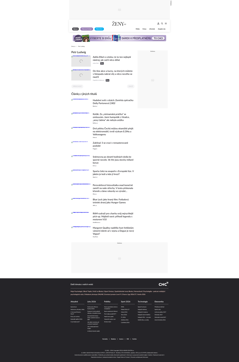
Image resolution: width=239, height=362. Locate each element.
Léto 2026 (91, 302)
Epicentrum (74, 307)
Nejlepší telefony (142, 309)
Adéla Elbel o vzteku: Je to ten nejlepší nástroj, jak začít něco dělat (112, 58)
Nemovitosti (138, 291)
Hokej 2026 (124, 312)
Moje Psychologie (76, 291)
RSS (128, 339)
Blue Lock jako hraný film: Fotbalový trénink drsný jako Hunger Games (111, 201)
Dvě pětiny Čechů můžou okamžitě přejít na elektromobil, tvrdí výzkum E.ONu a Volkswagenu (113, 132)
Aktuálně (74, 302)
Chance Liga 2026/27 (129, 294)
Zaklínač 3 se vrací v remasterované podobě (110, 144)
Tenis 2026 (124, 314)
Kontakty (105, 339)
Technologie (143, 302)
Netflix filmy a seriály (143, 320)
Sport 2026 (125, 302)
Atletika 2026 (124, 320)
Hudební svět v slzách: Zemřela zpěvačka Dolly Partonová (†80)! (113, 101)
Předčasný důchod (159, 307)
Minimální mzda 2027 (160, 317)
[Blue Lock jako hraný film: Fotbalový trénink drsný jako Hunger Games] (81, 203)
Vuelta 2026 (141, 294)
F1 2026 (123, 317)
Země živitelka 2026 (160, 320)
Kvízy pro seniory (75, 316)
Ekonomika (159, 302)
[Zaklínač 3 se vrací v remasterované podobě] (81, 146)
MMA (122, 307)
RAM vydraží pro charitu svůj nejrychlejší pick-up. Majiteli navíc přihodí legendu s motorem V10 (113, 217)
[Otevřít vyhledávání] (162, 23)
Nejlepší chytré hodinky (144, 314)
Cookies (150, 355)
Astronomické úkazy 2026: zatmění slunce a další (93, 317)
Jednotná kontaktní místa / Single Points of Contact (116, 357)
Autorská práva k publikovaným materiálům (86, 355)
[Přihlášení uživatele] (158, 23)
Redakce (113, 339)
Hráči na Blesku (98, 291)
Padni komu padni (108, 316)
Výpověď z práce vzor (110, 319)
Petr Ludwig (81, 46)
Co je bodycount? (75, 321)
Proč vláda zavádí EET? (110, 314)
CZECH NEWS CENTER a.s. (126, 350)
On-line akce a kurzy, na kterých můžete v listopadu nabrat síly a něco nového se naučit (113, 74)
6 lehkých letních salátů (93, 331)
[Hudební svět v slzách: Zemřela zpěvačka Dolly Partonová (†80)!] (81, 104)
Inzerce (121, 339)
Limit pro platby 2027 (160, 312)
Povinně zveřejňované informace (139, 357)
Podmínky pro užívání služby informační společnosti (112, 355)
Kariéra (134, 339)
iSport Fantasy (109, 291)
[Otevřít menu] (166, 23)
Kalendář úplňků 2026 (76, 319)
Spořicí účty (158, 309)
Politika (107, 302)
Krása (144, 29)
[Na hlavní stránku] (119, 23)
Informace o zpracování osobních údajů (137, 355)
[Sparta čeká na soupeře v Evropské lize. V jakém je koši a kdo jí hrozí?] (81, 175)
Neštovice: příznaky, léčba (77, 309)
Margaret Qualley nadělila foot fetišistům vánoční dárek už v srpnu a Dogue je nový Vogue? (113, 231)
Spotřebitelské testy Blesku (124, 291)
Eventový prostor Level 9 (112, 294)
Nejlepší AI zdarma (143, 312)
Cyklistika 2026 (125, 322)
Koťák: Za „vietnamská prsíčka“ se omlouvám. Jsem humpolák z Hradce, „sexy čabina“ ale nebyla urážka (111, 117)
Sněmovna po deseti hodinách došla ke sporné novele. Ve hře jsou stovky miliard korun (113, 160)
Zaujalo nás (161, 29)
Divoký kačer (107, 321)
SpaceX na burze (142, 307)
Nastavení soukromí (158, 355)
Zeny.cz (73, 46)
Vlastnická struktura (96, 357)
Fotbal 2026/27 (125, 309)
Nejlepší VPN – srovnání (144, 317)
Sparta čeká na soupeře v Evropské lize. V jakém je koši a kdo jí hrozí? (113, 172)
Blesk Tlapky (87, 291)
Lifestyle (152, 29)
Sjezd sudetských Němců (110, 311)
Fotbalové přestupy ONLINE (94, 294)
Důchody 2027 (159, 314)
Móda (138, 29)
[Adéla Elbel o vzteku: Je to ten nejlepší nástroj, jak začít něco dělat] (81, 61)
